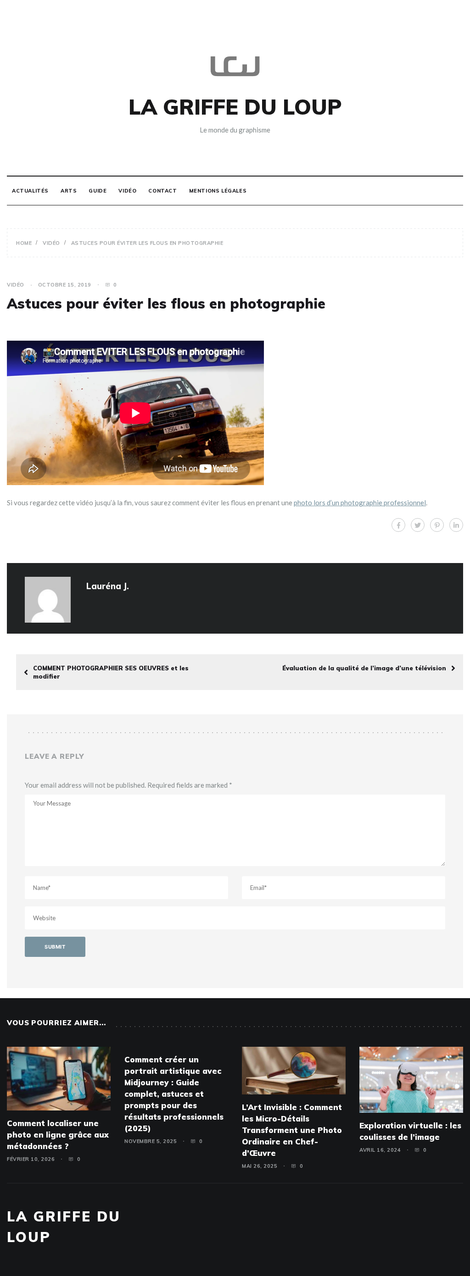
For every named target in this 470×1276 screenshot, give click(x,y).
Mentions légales (218, 191)
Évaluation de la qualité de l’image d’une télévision (364, 668)
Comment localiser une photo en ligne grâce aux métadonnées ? (58, 1134)
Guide (97, 191)
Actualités (30, 191)
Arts (69, 191)
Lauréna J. (107, 585)
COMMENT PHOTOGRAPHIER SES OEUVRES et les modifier (111, 672)
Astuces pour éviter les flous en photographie (166, 303)
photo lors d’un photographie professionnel (360, 502)
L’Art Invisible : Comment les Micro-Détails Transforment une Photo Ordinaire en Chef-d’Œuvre (292, 1130)
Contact (162, 191)
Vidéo (127, 191)
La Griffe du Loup (235, 107)
